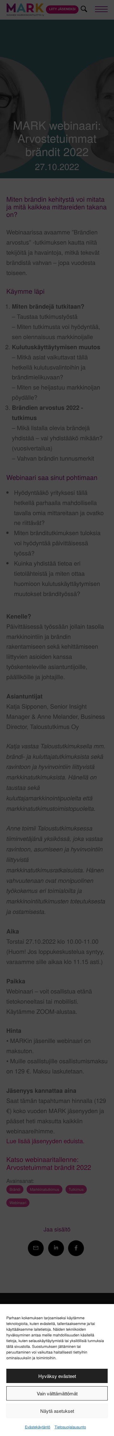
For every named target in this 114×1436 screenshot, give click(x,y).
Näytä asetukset (57, 1410)
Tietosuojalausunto (70, 1427)
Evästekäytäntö (37, 1427)
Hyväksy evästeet (57, 1376)
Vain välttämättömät (57, 1393)
